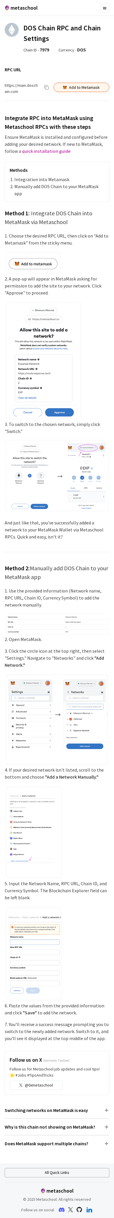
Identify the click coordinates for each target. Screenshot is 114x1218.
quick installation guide (46, 151)
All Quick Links (57, 1172)
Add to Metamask (84, 87)
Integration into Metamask (41, 179)
